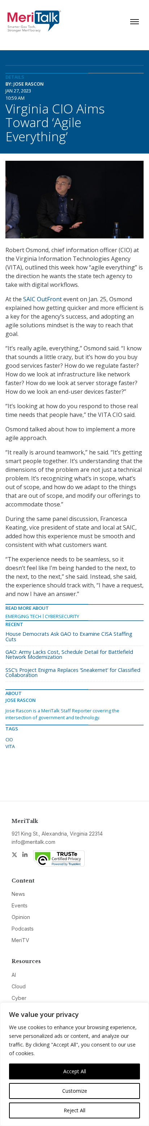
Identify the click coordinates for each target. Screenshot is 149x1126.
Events (19, 905)
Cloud (19, 986)
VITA (10, 746)
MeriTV (20, 940)
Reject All (74, 1110)
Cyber (19, 998)
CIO (9, 739)
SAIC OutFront (42, 299)
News (18, 894)
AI (14, 975)
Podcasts (23, 929)
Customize (74, 1090)
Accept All (74, 1071)
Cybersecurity (62, 616)
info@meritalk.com (33, 842)
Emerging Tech (23, 616)
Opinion (21, 917)
